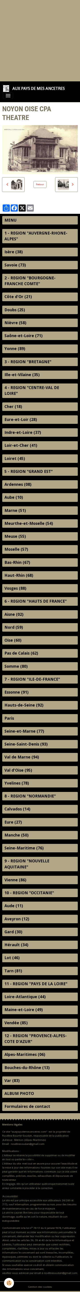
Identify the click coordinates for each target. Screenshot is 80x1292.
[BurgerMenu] (8, 95)
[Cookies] (9, 1283)
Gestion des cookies (40, 1287)
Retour (40, 184)
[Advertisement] (40, 40)
